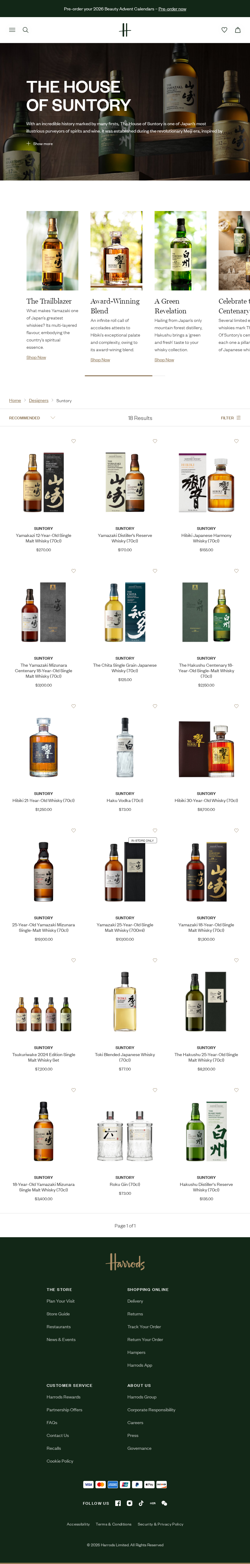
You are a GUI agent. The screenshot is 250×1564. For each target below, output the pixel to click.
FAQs (52, 1422)
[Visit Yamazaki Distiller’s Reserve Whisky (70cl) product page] (125, 441)
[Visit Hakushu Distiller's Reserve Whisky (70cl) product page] (206, 1090)
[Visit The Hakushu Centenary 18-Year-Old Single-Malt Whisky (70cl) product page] (206, 571)
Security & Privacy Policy (161, 1524)
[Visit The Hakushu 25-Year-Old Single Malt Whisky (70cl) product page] (206, 960)
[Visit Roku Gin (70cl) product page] (125, 1090)
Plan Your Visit (61, 1300)
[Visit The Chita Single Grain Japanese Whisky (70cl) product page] (125, 571)
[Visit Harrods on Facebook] (118, 1503)
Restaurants (59, 1326)
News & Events (61, 1339)
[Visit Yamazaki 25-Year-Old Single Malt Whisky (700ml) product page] (125, 830)
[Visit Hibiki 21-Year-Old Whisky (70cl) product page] (43, 706)
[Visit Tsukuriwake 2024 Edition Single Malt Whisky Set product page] (43, 960)
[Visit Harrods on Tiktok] (141, 1503)
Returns (135, 1313)
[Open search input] (25, 30)
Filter (227, 417)
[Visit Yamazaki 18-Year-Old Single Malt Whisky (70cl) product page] (206, 830)
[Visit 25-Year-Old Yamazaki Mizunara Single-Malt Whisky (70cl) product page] (43, 830)
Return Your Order (145, 1339)
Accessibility (78, 1524)
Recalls (54, 1448)
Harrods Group (141, 1396)
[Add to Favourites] (73, 441)
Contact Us (58, 1435)
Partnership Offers (64, 1409)
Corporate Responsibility (151, 1409)
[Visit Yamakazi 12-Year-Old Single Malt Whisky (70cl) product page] (43, 441)
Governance (139, 1448)
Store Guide (58, 1313)
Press (132, 1435)
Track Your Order (144, 1326)
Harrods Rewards (63, 1396)
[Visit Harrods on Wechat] (164, 1503)
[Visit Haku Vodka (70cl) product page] (125, 706)
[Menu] (12, 30)
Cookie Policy (60, 1460)
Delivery (135, 1300)
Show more (43, 143)
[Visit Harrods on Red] (152, 1503)
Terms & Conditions (113, 1524)
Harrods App (139, 1365)
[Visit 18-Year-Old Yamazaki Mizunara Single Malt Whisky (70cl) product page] (43, 1090)
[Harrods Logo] (125, 1261)
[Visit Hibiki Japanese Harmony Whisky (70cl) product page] (206, 441)
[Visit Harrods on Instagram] (129, 1503)
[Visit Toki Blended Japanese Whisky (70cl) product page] (125, 960)
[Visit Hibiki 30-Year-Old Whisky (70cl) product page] (206, 706)
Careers (135, 1422)
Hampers (136, 1352)
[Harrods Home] (125, 30)
